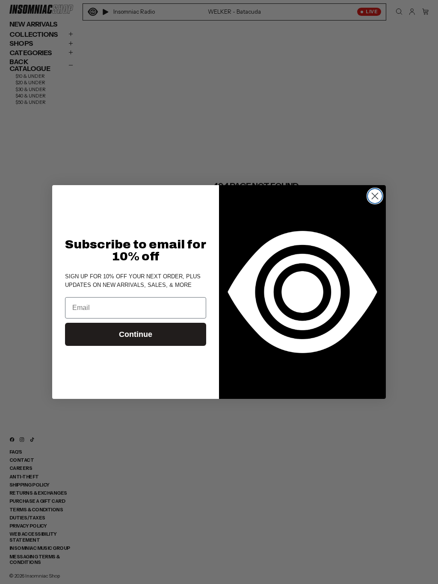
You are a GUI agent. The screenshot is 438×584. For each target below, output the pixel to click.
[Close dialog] (374, 196)
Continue (135, 334)
